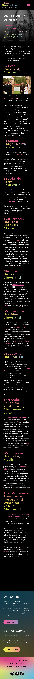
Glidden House (18, 285)
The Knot (23, 664)
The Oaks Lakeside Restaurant (15, 417)
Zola (24, 666)
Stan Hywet (16, 240)
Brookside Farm (9, 201)
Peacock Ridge (19, 154)
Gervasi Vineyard (10, 98)
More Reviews (12, 649)
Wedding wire (13, 666)
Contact (11, 622)
